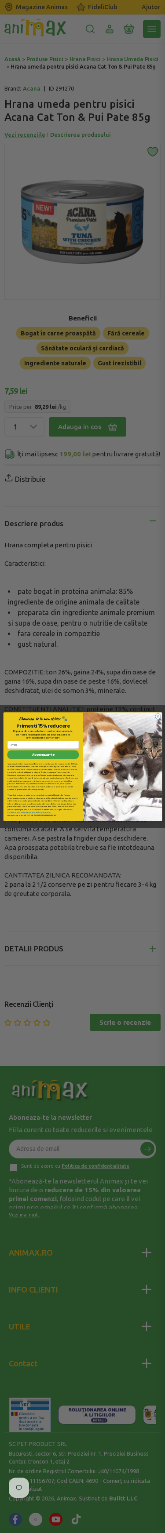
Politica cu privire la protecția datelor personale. (29, 812)
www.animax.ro (51, 780)
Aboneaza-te (43, 754)
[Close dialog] (158, 716)
